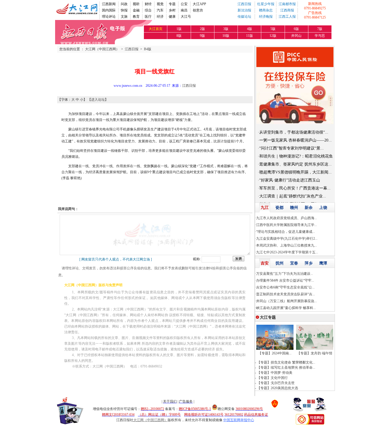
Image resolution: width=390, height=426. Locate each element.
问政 (124, 4)
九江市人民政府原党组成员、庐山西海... (286, 218)
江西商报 (287, 10)
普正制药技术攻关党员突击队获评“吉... (285, 294)
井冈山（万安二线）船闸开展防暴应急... (286, 301)
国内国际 (109, 10)
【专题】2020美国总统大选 (277, 388)
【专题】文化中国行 (272, 378)
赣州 (294, 207)
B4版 (147, 49)
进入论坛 (98, 100)
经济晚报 (266, 17)
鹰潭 (323, 263)
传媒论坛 (244, 17)
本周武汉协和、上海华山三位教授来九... (286, 245)
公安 (184, 4)
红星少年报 (265, 4)
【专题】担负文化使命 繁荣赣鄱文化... (286, 362)
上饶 (323, 207)
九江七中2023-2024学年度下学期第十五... (287, 252)
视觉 (160, 4)
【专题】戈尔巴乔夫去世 (276, 383)
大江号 (186, 17)
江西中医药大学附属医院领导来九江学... (286, 225)
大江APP (199, 4)
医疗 (148, 17)
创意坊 (198, 10)
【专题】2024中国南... (275, 353)
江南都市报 (287, 4)
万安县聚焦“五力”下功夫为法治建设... (284, 274)
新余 (309, 207)
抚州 (280, 263)
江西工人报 (287, 17)
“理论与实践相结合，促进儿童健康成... (285, 232)
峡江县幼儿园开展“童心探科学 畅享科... (286, 308)
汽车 (160, 10)
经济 (160, 17)
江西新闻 (109, 4)
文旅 (124, 17)
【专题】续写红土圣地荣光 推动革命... (286, 368)
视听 (136, 4)
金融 (136, 10)
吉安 (265, 263)
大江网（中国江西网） (102, 49)
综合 (148, 10)
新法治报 (244, 10)
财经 (148, 4)
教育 (136, 17)
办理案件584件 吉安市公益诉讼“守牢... (285, 280)
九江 (265, 207)
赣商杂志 (266, 10)
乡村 (172, 10)
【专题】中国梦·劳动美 (274, 373)
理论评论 (109, 17)
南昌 (184, 10)
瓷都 (280, 207)
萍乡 (309, 263)
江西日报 (244, 4)
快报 (124, 10)
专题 (172, 4)
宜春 (294, 263)
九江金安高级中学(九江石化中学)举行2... (286, 239)
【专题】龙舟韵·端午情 (314, 353)
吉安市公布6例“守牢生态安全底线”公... (285, 287)
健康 (172, 17)
